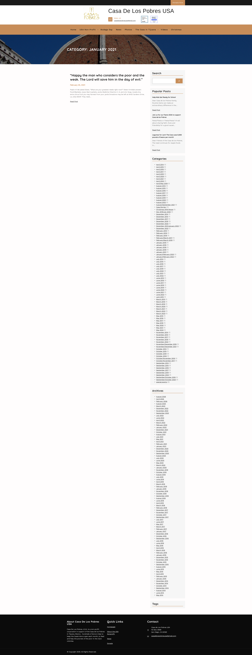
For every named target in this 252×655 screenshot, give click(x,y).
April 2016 (160, 169)
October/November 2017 (165, 361)
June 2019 (160, 287)
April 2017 (160, 172)
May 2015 (159, 316)
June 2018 (160, 285)
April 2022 (160, 181)
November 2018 (162, 339)
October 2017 (161, 515)
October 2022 (161, 356)
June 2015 (160, 278)
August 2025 (161, 404)
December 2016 (162, 534)
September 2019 (162, 373)
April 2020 (160, 176)
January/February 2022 (165, 257)
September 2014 (162, 363)
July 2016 (159, 264)
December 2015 (162, 217)
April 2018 (160, 174)
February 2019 (161, 486)
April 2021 (160, 179)
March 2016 (160, 302)
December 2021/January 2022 (167, 226)
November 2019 (162, 470)
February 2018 (161, 235)
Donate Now (178, 3)
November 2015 (162, 335)
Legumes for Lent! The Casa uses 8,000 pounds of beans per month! (167, 136)
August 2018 (161, 195)
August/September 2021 (165, 205)
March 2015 (160, 299)
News (109, 639)
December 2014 (162, 214)
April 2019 (160, 482)
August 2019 (161, 198)
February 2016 (161, 233)
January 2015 (161, 243)
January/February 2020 (165, 254)
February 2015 (161, 231)
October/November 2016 (165, 358)
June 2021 (160, 292)
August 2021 (160, 434)
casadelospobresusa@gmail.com (125, 20)
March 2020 (160, 306)
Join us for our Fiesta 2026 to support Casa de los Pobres (166, 116)
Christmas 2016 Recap (164, 209)
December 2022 (162, 228)
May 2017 (159, 321)
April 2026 (160, 399)
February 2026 (161, 401)
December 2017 (162, 219)
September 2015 (162, 365)
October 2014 (161, 349)
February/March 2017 (164, 238)
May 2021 (159, 328)
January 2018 (161, 247)
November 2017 (162, 337)
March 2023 (160, 313)
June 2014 (160, 593)
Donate (110, 643)
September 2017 (162, 370)
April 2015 (160, 167)
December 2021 (162, 430)
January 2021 (161, 252)
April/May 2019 (162, 183)
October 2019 (161, 354)
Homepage (111, 627)
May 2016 (159, 318)
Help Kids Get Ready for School (164, 97)
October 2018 (161, 493)
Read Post (74, 101)
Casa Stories (161, 207)
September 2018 (162, 496)
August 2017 (160, 193)
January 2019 (161, 250)
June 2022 (160, 295)
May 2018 (159, 323)
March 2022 (160, 311)
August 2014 (161, 186)
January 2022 (161, 427)
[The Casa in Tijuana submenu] (158, 29)
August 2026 (161, 397)
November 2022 (162, 342)
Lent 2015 (160, 297)
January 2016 (161, 245)
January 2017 (161, 531)
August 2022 (161, 202)
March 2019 (160, 484)
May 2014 (159, 595)
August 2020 (161, 200)
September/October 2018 (166, 377)
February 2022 (161, 425)
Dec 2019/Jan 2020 (163, 212)
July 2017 (159, 266)
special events (161, 382)
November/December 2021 (166, 347)
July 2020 (160, 271)
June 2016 (160, 280)
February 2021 (161, 444)
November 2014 (162, 332)
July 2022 (160, 276)
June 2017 (160, 283)
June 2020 (160, 290)
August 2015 (160, 188)
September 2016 (162, 368)
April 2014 (160, 165)
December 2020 (162, 224)
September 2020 (162, 453)
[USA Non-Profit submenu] (97, 29)
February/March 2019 (164, 240)
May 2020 (160, 325)
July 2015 (159, 261)
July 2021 (159, 273)
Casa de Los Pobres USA (141, 11)
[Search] (179, 80)
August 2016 (161, 191)
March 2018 (160, 304)
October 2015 (161, 351)
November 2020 (162, 451)
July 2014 (159, 259)
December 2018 (162, 221)
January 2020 (161, 467)
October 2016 (161, 536)
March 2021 (160, 309)
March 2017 (160, 527)
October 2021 (161, 432)
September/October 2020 (166, 380)
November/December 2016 (166, 344)
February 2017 (161, 529)
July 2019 (159, 269)
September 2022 (162, 375)
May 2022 (159, 330)
